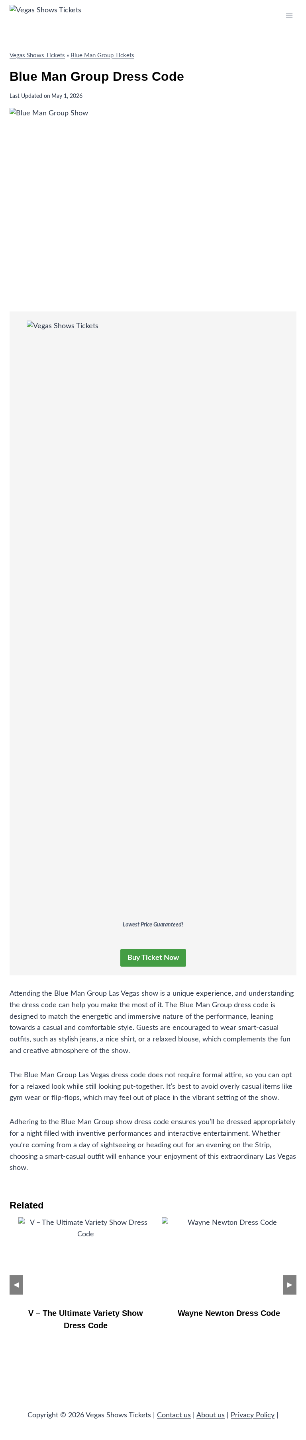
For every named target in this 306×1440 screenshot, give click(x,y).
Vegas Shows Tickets (37, 55)
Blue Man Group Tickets (102, 55)
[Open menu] (289, 16)
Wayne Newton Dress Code (229, 1313)
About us (210, 1415)
